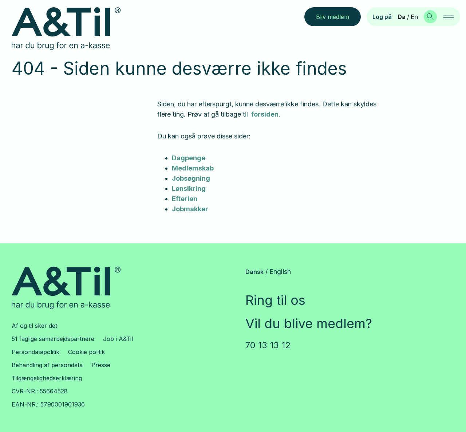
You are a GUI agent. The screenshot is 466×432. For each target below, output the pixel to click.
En (414, 16)
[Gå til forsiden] (72, 28)
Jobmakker (190, 209)
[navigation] (448, 16)
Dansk (254, 271)
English (280, 271)
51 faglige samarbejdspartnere (53, 338)
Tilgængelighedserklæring (47, 378)
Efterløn (184, 199)
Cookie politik (86, 352)
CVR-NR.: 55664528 (40, 391)
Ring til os (275, 300)
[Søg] (430, 16)
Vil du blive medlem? (308, 323)
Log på (382, 16)
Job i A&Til (118, 338)
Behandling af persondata (47, 365)
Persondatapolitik (35, 352)
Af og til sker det (34, 325)
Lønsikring (189, 188)
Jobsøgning (191, 178)
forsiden (265, 114)
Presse (100, 365)
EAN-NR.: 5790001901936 (48, 404)
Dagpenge (188, 158)
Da (402, 16)
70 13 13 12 (268, 345)
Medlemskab (193, 168)
